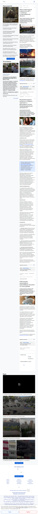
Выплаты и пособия (29, 276)
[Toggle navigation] (34, 1)
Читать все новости (10, 58)
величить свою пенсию (24, 335)
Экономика (19, 482)
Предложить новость (19, 476)
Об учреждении (30, 483)
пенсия (21, 347)
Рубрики (7, 479)
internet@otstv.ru (30, 358)
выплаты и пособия (26, 347)
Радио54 (30, 479)
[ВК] (29, 83)
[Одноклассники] (31, 83)
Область (7, 482)
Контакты (30, 482)
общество (26, 273)
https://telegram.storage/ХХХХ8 (26, 164)
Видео (8, 483)
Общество (28, 94)
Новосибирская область (24, 93)
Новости (24, 5)
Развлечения (19, 483)
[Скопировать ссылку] (34, 83)
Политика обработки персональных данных (19, 492)
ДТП (27, 5)
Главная (21, 5)
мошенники (22, 273)
